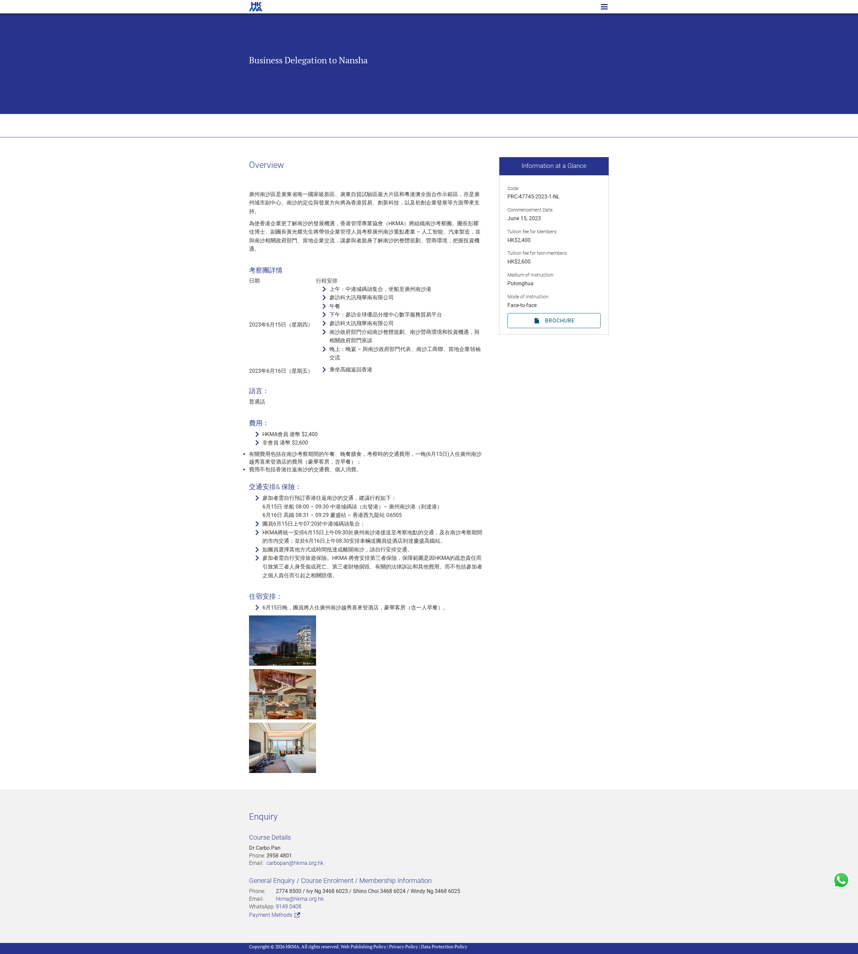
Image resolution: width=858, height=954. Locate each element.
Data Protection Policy (444, 946)
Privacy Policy (403, 946)
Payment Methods (271, 915)
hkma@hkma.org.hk (300, 899)
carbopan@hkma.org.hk (294, 863)
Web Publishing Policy (363, 946)
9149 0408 (288, 906)
